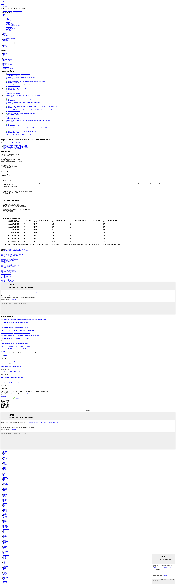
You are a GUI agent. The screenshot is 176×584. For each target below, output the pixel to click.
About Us (5, 35)
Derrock (8, 17)
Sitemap (29, 393)
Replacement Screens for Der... (13, 125)
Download (5, 40)
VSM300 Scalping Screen (6, 279)
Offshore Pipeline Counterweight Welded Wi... (11, 361)
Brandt (7, 18)
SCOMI (8, 22)
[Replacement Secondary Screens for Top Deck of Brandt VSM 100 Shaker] (17, 330)
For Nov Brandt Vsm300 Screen (8, 272)
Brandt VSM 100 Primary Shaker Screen (9, 264)
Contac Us (5, 1)
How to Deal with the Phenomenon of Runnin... (12, 382)
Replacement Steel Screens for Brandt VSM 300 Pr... (15, 349)
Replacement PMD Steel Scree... (13, 111)
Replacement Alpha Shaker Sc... (13, 118)
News (4, 33)
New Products (9, 29)
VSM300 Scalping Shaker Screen (8, 280)
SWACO (8, 19)
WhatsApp (17, 398)
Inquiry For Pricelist (5, 392)
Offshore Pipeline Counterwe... (13, 75)
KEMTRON (9, 20)
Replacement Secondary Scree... (13, 96)
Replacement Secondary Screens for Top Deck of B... (15, 333)
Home (4, 14)
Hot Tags (25, 393)
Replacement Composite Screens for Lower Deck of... (15, 338)
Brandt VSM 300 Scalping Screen (8, 267)
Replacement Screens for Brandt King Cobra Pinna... (16, 322)
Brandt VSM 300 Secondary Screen (8, 269)
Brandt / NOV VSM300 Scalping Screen (9, 258)
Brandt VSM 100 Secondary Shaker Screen (10, 265)
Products (5, 15)
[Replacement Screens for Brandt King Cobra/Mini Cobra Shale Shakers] (17, 341)
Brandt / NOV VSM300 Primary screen (9, 256)
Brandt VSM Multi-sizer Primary (8, 270)
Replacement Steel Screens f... (12, 78)
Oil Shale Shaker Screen (6, 274)
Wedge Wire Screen (10, 28)
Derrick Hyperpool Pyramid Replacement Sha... (12, 377)
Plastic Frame (9, 27)
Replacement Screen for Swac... (13, 132)
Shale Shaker (9, 30)
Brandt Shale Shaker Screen (7, 262)
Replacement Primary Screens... (13, 93)
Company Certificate (10, 38)
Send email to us (4, 169)
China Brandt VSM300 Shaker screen (9, 271)
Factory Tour (9, 36)
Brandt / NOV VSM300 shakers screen (9, 259)
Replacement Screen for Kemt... (13, 136)
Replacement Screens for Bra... (13, 86)
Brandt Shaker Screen (5, 261)
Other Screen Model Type (9, 62)
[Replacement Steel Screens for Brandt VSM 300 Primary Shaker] (15, 346)
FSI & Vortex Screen (10, 23)
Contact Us (5, 39)
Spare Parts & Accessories (11, 32)
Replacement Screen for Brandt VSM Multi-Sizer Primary (16, 250)
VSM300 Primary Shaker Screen (8, 277)
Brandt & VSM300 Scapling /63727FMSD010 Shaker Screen (14, 254)
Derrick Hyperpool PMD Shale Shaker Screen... (12, 371)
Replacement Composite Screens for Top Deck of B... (15, 327)
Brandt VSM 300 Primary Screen (8, 266)
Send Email (3, 396)
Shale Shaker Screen (5, 275)
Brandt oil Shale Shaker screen (7, 260)
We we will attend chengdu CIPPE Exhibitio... (11, 366)
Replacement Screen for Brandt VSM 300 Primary (16, 249)
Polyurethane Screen (10, 24)
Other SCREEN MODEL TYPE (13, 25)
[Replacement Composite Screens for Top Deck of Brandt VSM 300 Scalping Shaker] (19, 325)
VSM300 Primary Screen (6, 276)
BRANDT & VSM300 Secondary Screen (10, 255)
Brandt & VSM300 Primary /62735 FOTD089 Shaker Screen (14, 253)
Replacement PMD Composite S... (13, 107)
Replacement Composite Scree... (13, 82)
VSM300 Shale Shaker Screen (7, 281)
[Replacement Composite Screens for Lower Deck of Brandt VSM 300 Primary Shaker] (20, 335)
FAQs (4, 34)
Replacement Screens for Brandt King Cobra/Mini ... (15, 343)
